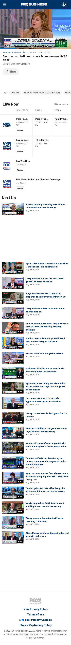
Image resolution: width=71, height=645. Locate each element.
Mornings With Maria (12, 52)
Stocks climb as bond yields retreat (45, 353)
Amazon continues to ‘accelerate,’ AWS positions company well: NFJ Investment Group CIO (47, 476)
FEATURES (15, 93)
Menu (4, 4)
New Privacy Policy (35, 609)
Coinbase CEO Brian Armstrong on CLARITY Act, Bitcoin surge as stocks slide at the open (46, 461)
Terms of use (35, 614)
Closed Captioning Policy (35, 625)
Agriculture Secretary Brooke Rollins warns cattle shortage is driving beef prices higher (46, 386)
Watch (20, 131)
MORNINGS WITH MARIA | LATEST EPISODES (42, 93)
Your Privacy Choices (38, 619)
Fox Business (34, 4)
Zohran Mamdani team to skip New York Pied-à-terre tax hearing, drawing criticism (47, 326)
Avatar (64, 4)
